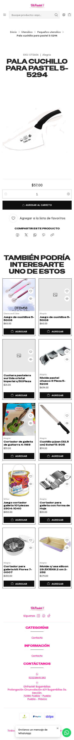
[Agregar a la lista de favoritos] (31, 291)
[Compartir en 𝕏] (26, 235)
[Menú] (4, 15)
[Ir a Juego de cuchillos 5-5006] (19, 295)
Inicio (13, 32)
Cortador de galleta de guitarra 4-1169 (18, 443)
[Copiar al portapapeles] (52, 235)
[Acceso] (63, 15)
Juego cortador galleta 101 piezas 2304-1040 (16, 505)
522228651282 (37, 677)
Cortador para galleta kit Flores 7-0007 (18, 569)
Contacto (37, 637)
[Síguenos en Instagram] (38, 616)
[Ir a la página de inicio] (37, 5)
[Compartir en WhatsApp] (35, 235)
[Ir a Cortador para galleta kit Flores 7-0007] (19, 544)
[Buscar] (56, 14)
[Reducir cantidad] (6, 194)
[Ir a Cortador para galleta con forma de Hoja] (55, 480)
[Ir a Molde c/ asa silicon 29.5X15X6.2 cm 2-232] (55, 544)
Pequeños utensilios (49, 32)
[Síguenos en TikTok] (49, 616)
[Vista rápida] (31, 298)
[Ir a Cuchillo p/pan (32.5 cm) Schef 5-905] (55, 419)
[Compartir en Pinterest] (44, 235)
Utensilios (27, 32)
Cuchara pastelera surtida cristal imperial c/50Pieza (17, 378)
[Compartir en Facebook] (17, 235)
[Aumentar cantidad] (68, 194)
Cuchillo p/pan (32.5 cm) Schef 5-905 (54, 443)
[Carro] (69, 15)
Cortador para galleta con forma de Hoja (55, 505)
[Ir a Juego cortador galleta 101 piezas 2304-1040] (19, 480)
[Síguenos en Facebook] (43, 616)
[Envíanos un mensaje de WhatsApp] (66, 732)
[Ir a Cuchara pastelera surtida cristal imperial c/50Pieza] (19, 355)
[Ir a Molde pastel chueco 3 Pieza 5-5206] (55, 355)
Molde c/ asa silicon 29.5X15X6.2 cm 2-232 (54, 569)
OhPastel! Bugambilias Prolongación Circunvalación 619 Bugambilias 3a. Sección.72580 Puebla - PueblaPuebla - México (37, 693)
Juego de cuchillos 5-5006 (19, 318)
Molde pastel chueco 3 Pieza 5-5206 (52, 380)
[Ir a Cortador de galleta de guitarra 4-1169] (19, 419)
